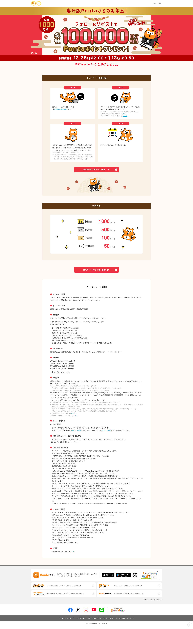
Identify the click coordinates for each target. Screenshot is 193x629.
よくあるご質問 (156, 3)
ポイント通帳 (76, 430)
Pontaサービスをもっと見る (152, 600)
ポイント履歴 (106, 430)
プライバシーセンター (65, 618)
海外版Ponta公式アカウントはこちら (96, 169)
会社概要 (80, 618)
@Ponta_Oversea (60, 109)
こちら (123, 114)
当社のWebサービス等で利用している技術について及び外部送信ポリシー (110, 618)
